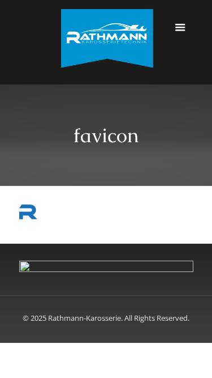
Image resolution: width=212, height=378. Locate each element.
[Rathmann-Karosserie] (106, 42)
